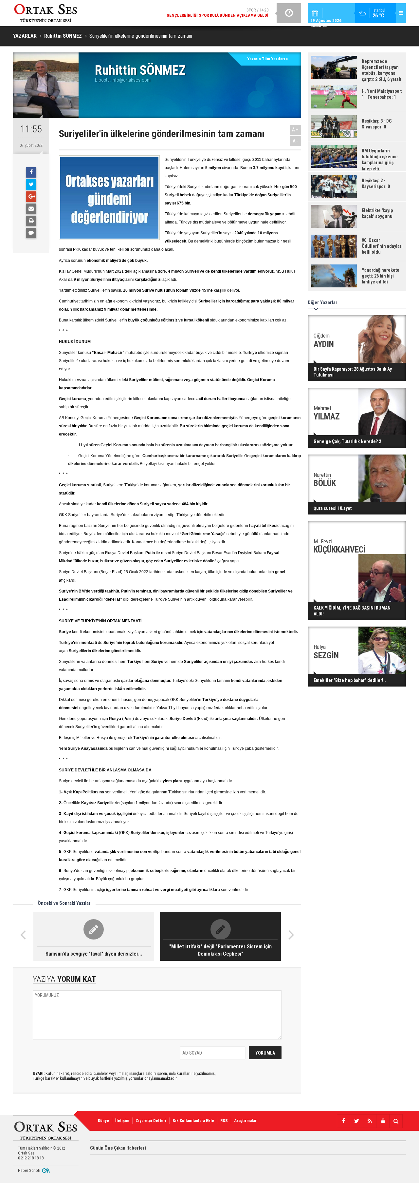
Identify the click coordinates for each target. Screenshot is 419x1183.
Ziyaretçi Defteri (151, 1120)
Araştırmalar (245, 1120)
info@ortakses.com (131, 80)
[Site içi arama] (395, 1121)
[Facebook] (31, 172)
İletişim (122, 1120)
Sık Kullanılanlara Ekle (193, 1120)
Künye (103, 1120)
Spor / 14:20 (217, 13)
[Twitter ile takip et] (356, 1121)
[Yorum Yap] (31, 233)
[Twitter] (31, 184)
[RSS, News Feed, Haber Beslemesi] (369, 1121)
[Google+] (31, 196)
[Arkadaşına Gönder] (31, 209)
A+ (295, 129)
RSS (224, 1120)
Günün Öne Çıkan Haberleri (118, 1148)
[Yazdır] (31, 221)
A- (296, 141)
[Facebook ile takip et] (343, 1121)
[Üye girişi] (382, 1121)
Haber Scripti (29, 1170)
